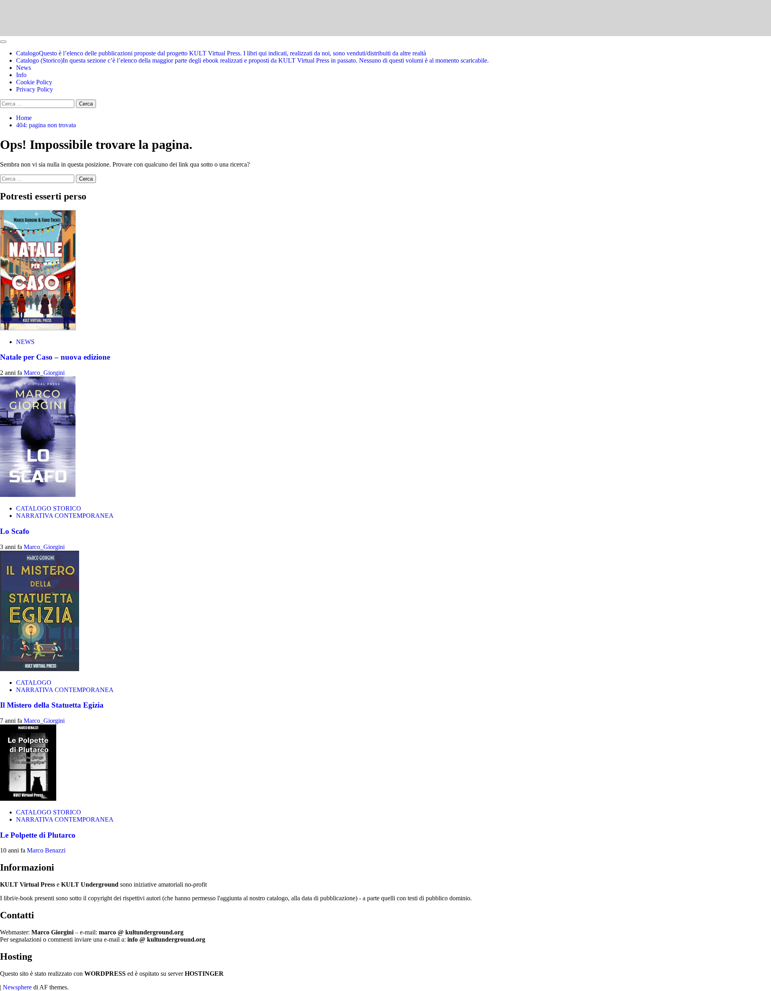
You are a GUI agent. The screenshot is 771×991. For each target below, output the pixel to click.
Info (21, 74)
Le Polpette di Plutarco (37, 835)
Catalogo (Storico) (252, 60)
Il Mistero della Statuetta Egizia (52, 705)
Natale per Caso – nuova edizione (55, 357)
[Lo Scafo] (37, 494)
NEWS (25, 341)
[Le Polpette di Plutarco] (28, 798)
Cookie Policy (34, 82)
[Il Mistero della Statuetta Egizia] (39, 668)
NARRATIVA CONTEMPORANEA (65, 515)
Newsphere (17, 987)
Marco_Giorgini (44, 372)
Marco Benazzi (46, 850)
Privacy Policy (34, 89)
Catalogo (221, 53)
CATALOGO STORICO (48, 508)
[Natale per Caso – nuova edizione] (38, 328)
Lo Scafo (14, 531)
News (23, 67)
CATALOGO (33, 682)
